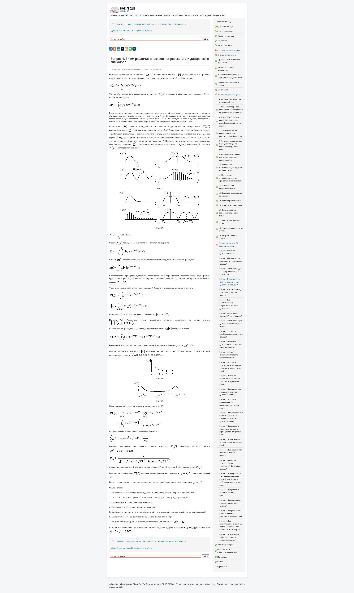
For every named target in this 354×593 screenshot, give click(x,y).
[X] (122, 49)
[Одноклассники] (114, 49)
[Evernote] (130, 49)
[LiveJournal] (134, 49)
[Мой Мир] (118, 49)
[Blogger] (126, 49)
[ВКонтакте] (111, 49)
